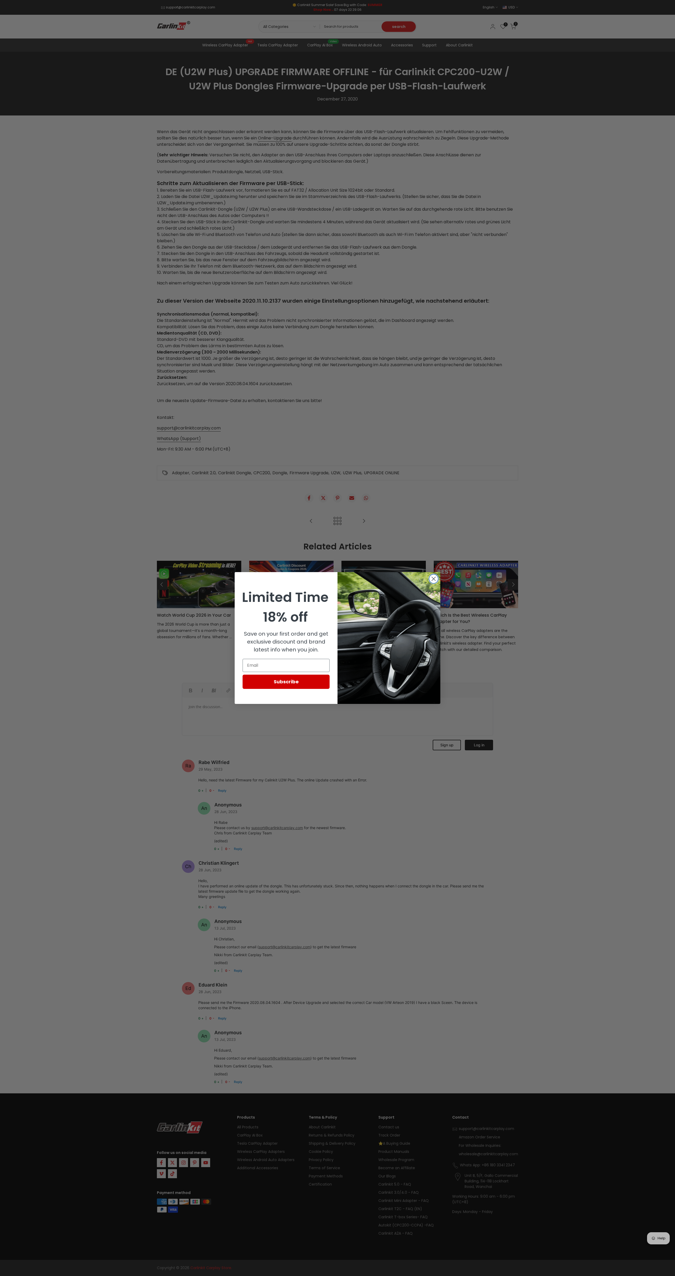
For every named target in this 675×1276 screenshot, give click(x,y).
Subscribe (286, 681)
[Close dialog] (433, 578)
